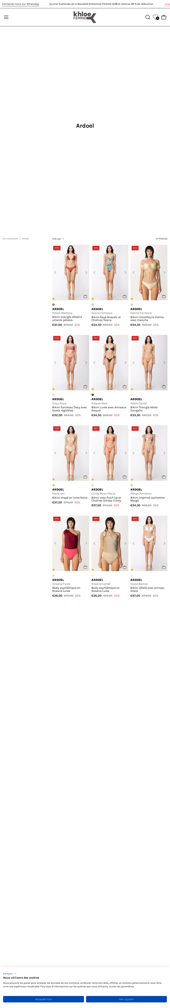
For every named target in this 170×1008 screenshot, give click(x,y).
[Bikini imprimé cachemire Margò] (149, 453)
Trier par (56, 238)
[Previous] (55, 272)
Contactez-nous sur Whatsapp (20, 3)
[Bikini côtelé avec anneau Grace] (149, 543)
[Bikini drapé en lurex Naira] (70, 453)
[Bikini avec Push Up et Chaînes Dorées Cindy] (110, 453)
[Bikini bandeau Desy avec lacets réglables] (70, 362)
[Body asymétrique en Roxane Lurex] (70, 543)
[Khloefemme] (85, 17)
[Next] (86, 272)
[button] (10, 973)
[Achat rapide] (85, 296)
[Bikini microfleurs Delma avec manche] (149, 272)
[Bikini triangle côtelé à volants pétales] (70, 272)
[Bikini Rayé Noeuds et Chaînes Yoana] (110, 272)
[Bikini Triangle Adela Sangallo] (149, 362)
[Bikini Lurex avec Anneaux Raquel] (110, 362)
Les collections (10, 238)
